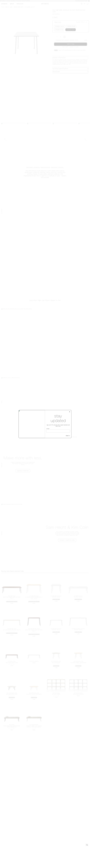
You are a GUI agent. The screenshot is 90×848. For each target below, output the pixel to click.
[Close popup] (69, 411)
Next (67, 436)
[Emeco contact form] (87, 845)
